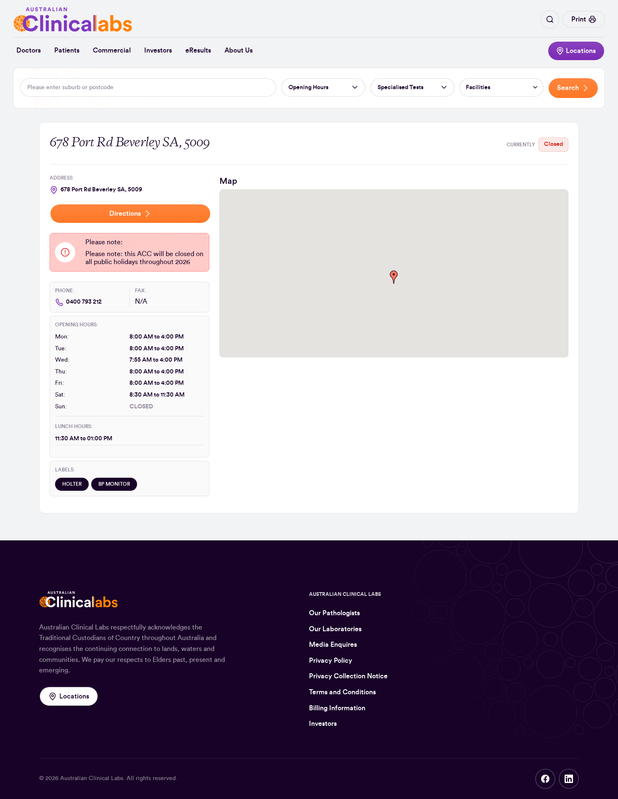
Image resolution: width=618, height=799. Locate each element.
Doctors (28, 50)
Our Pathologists (334, 613)
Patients (66, 50)
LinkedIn (569, 779)
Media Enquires (333, 644)
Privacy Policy (330, 660)
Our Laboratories (335, 629)
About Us (238, 50)
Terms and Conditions (342, 692)
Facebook (545, 779)
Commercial (112, 50)
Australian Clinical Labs (91, 778)
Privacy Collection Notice (348, 676)
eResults (198, 50)
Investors (158, 50)
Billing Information (337, 708)
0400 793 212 (84, 302)
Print (578, 19)
